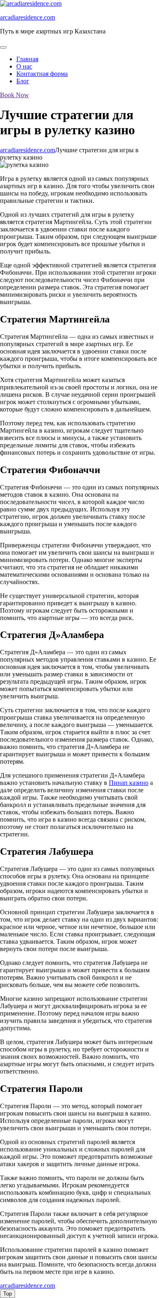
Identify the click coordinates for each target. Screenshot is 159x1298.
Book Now (14, 94)
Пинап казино (128, 782)
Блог (22, 81)
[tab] (3, 47)
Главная (27, 59)
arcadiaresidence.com (27, 17)
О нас (24, 66)
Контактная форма (42, 73)
